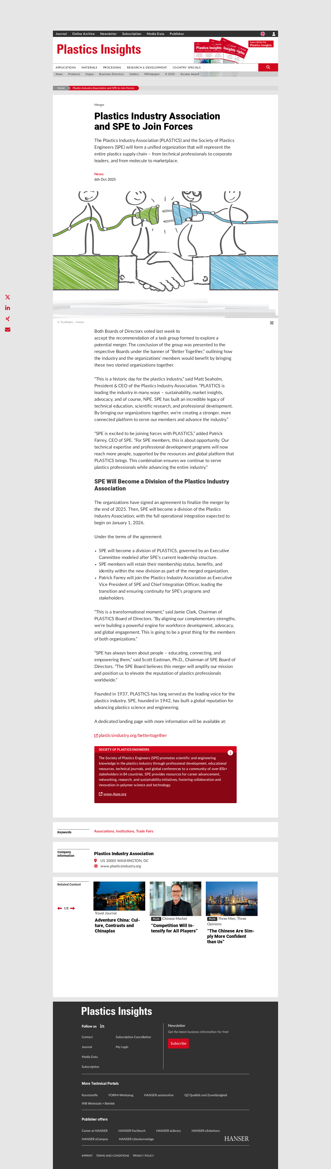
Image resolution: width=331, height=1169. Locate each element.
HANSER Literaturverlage (136, 1139)
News (99, 174)
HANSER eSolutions (206, 1131)
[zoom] (272, 323)
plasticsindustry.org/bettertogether (133, 735)
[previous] (59, 908)
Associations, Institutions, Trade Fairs (123, 831)
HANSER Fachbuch (131, 1131)
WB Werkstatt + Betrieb (98, 1103)
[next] (72, 908)
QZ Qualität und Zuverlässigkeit (205, 1095)
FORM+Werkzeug (121, 1095)
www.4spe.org (114, 794)
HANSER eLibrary (168, 1131)
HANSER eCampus (95, 1139)
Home (61, 88)
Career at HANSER (95, 1131)
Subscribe (178, 1043)
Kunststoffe (90, 1095)
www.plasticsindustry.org (120, 866)
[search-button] (268, 67)
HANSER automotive (159, 1095)
